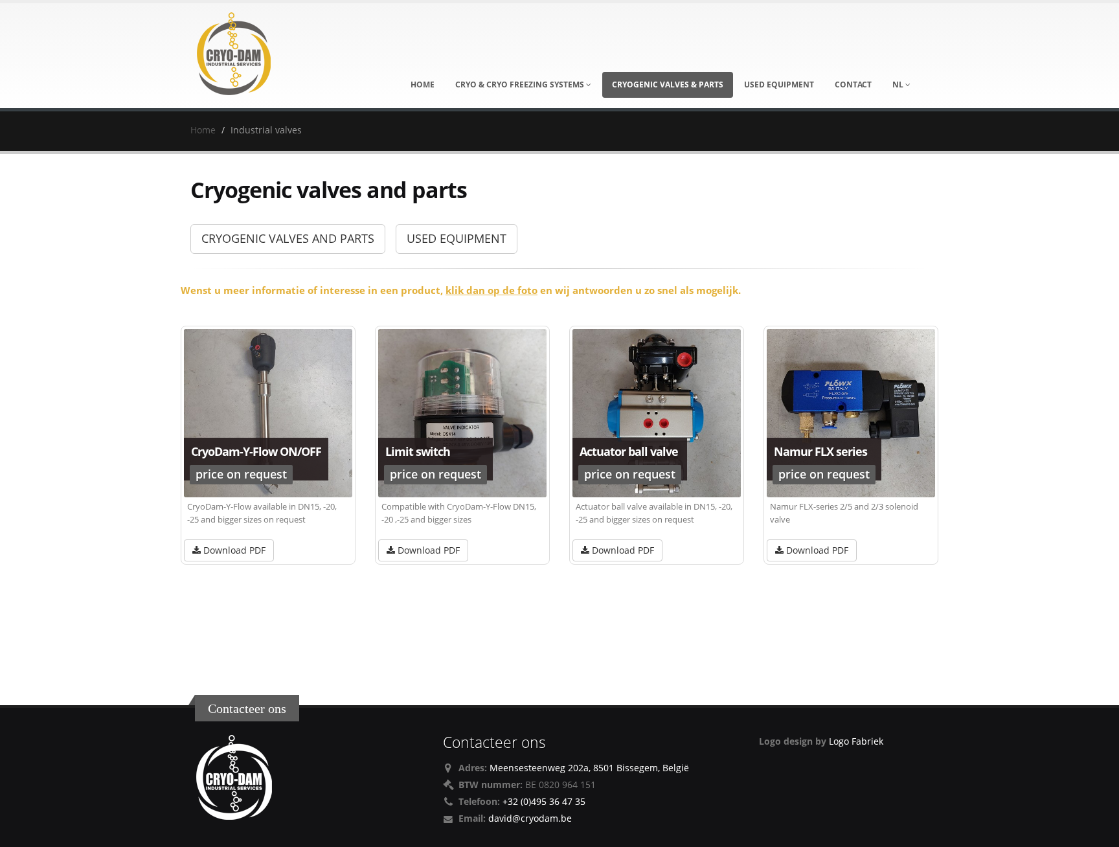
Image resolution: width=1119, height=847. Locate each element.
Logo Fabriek (856, 741)
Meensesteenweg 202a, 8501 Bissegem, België (589, 768)
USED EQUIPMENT (456, 238)
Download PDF (233, 550)
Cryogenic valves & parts (667, 84)
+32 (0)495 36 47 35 (544, 801)
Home (423, 84)
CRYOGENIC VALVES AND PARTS (287, 238)
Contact (853, 84)
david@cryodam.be (530, 818)
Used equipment (779, 84)
